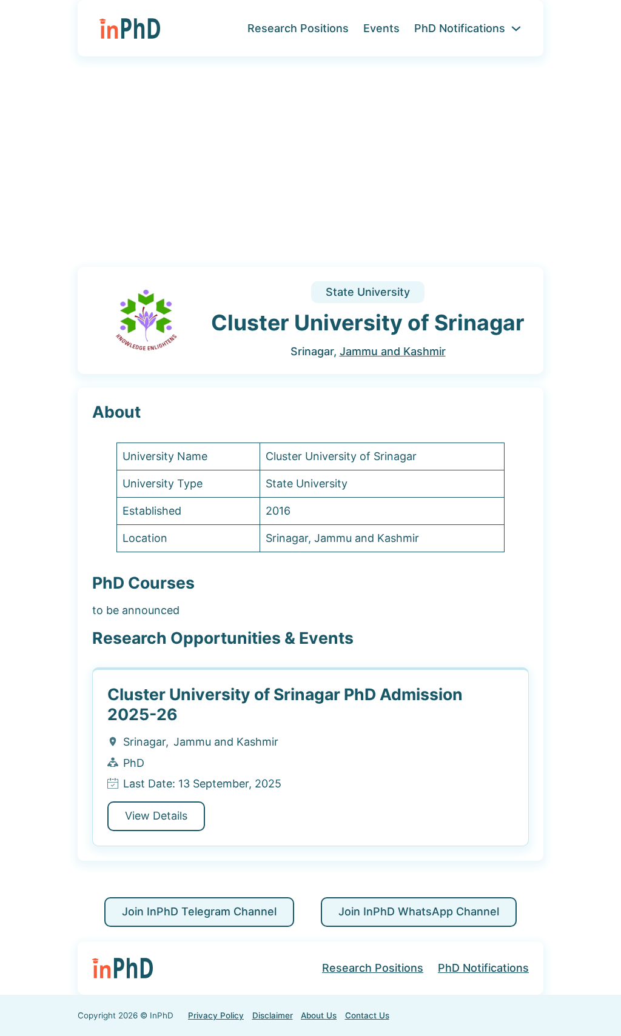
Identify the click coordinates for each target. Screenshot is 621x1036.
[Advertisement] (310, 169)
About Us (319, 1015)
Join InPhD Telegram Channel (199, 911)
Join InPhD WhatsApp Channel (418, 911)
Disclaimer (272, 1015)
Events (381, 28)
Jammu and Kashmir (393, 351)
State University (368, 292)
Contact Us (367, 1015)
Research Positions (298, 28)
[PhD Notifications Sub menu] (516, 28)
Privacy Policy (216, 1015)
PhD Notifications (459, 28)
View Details (156, 815)
